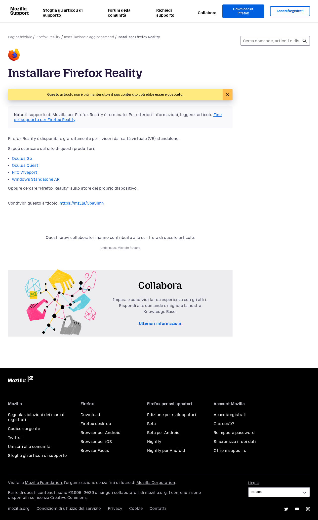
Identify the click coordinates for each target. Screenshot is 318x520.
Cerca (305, 41)
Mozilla (20, 380)
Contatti (158, 508)
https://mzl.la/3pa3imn (82, 203)
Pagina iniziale (20, 37)
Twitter (15, 437)
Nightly (154, 441)
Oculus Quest (25, 165)
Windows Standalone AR (35, 179)
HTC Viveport (24, 172)
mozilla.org (19, 508)
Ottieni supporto (230, 450)
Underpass (108, 248)
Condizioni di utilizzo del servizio (69, 508)
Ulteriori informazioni (160, 323)
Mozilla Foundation (43, 482)
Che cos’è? (224, 423)
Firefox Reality (48, 37)
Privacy (115, 508)
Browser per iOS (96, 441)
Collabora (207, 12)
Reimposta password (234, 432)
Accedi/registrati (290, 11)
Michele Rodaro (129, 248)
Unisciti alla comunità (29, 446)
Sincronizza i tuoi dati (235, 441)
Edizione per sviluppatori (171, 414)
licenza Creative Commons (61, 497)
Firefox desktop (95, 423)
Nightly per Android (166, 450)
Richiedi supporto (165, 13)
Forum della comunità (119, 13)
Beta (151, 423)
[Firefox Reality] (14, 55)
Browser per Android (100, 432)
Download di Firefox (243, 11)
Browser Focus (94, 450)
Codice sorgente (24, 428)
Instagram (308, 509)
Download (90, 414)
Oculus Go (22, 158)
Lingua (253, 483)
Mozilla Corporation (155, 482)
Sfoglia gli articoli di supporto (63, 13)
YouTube (297, 509)
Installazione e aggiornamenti (89, 37)
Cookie (136, 508)
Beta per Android (163, 432)
